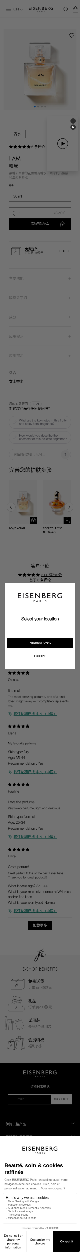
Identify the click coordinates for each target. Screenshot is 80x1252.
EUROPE (40, 656)
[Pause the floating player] (73, 127)
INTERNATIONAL (40, 642)
